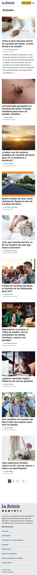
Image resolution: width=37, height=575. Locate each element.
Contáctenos (6, 535)
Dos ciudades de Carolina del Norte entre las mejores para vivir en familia (17, 422)
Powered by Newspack (8, 572)
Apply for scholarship (9, 553)
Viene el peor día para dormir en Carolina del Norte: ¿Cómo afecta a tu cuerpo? (17, 44)
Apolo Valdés (9, 117)
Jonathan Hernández (11, 49)
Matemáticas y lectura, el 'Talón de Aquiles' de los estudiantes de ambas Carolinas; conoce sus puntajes (15, 334)
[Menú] (33, 3)
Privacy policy (6, 562)
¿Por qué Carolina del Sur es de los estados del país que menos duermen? (17, 245)
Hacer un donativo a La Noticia (12, 558)
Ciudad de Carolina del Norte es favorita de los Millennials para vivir (17, 288)
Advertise (5, 544)
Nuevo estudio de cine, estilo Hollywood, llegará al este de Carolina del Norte (17, 201)
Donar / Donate (26, 2)
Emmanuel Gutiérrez (11, 250)
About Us (5, 531)
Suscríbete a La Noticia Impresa (12, 540)
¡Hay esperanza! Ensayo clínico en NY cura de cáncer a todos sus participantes (18, 465)
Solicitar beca (6, 549)
